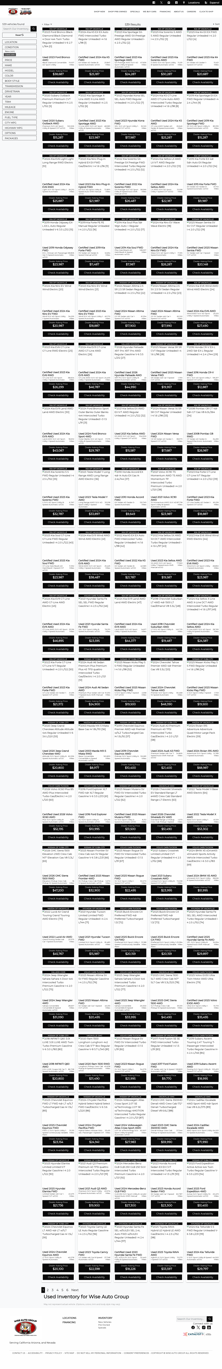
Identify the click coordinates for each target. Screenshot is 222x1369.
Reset (18, 35)
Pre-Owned (104, 1325)
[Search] (34, 29)
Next (75, 1290)
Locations (194, 2)
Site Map (70, 1353)
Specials (102, 1328)
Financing (69, 1322)
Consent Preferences (136, 1353)
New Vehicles (104, 1322)
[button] (99, 11)
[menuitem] (20, 51)
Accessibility (35, 1353)
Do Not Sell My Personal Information (99, 1353)
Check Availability (58, 82)
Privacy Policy (53, 1353)
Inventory (105, 1318)
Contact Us (19, 1353)
